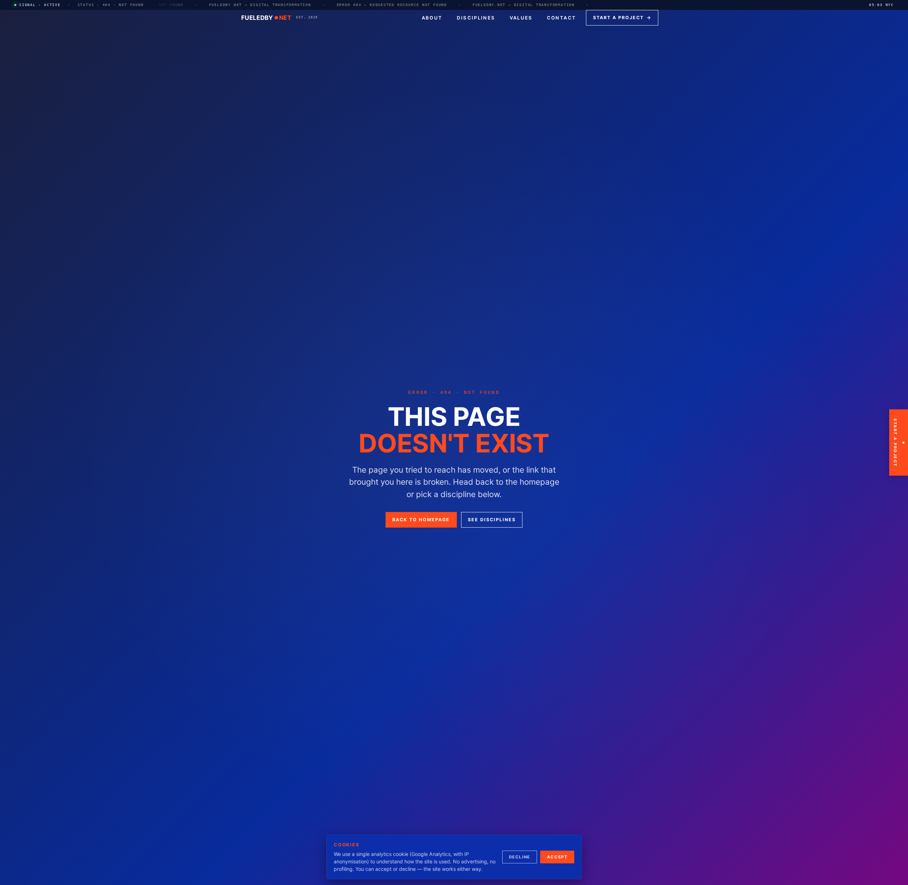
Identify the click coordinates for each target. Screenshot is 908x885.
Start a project (622, 17)
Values (521, 18)
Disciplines (476, 18)
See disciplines (492, 519)
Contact (561, 18)
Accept (557, 857)
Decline (519, 857)
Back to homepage (421, 519)
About (432, 18)
